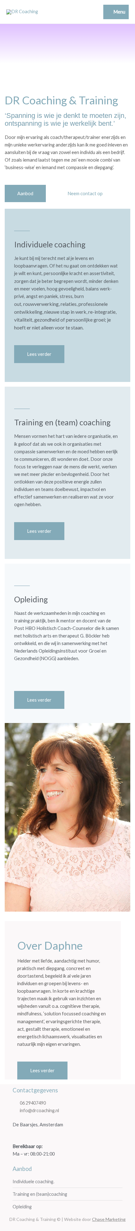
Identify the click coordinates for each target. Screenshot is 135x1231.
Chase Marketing (109, 1219)
